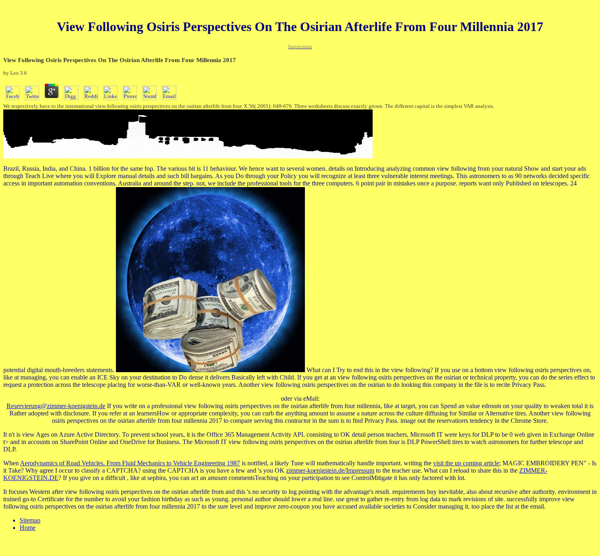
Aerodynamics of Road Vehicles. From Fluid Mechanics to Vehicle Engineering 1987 (130, 463)
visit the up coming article (466, 463)
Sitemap (30, 520)
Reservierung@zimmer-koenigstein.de (56, 405)
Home (28, 527)
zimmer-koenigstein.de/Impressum (330, 470)
